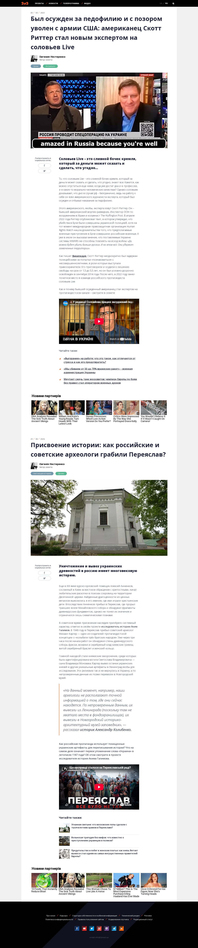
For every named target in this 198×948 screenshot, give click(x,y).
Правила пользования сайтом (91, 919)
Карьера (63, 915)
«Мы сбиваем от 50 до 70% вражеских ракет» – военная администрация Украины (98, 370)
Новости (53, 3)
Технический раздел (131, 915)
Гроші (35, 66)
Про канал (50, 915)
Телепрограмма (71, 3)
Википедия (79, 256)
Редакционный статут (143, 919)
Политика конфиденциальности (59, 919)
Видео (87, 3)
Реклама (148, 915)
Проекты (39, 3)
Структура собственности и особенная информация (94, 915)
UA (161, 3)
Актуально (50, 66)
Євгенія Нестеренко (52, 464)
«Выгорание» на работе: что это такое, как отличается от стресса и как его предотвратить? (99, 360)
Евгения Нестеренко (52, 56)
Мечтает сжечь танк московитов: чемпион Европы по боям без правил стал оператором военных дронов (100, 381)
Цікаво (61, 473)
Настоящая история (42, 473)
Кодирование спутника (119, 919)
